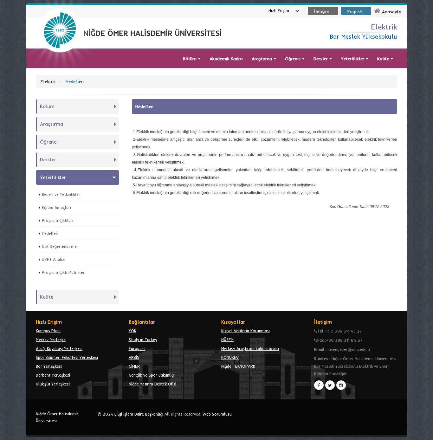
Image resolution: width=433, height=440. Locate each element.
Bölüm (190, 58)
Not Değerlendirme (59, 246)
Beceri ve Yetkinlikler (61, 194)
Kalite (384, 58)
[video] (60, 67)
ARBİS (134, 357)
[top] (422, 432)
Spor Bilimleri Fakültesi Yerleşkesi (67, 357)
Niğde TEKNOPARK (238, 366)
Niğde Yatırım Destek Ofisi (152, 383)
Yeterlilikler (353, 58)
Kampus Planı (48, 330)
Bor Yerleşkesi (49, 366)
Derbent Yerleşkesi (53, 375)
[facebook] (319, 385)
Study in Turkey (143, 339)
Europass (137, 348)
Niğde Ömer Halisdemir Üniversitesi (57, 417)
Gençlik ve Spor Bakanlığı (152, 375)
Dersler (321, 58)
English (354, 11)
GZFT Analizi (53, 259)
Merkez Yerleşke (51, 339)
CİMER (134, 366)
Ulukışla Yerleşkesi (53, 383)
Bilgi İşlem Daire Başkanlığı (138, 414)
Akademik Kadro (226, 58)
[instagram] (341, 385)
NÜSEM (227, 339)
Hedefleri (50, 233)
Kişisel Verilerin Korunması (245, 330)
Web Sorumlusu (217, 414)
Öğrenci (293, 58)
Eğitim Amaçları (56, 207)
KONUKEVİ (230, 357)
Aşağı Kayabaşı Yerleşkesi (59, 348)
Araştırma (263, 58)
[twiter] (330, 385)
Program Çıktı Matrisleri (64, 272)
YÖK (132, 330)
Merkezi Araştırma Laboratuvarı (250, 348)
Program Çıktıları (57, 220)
